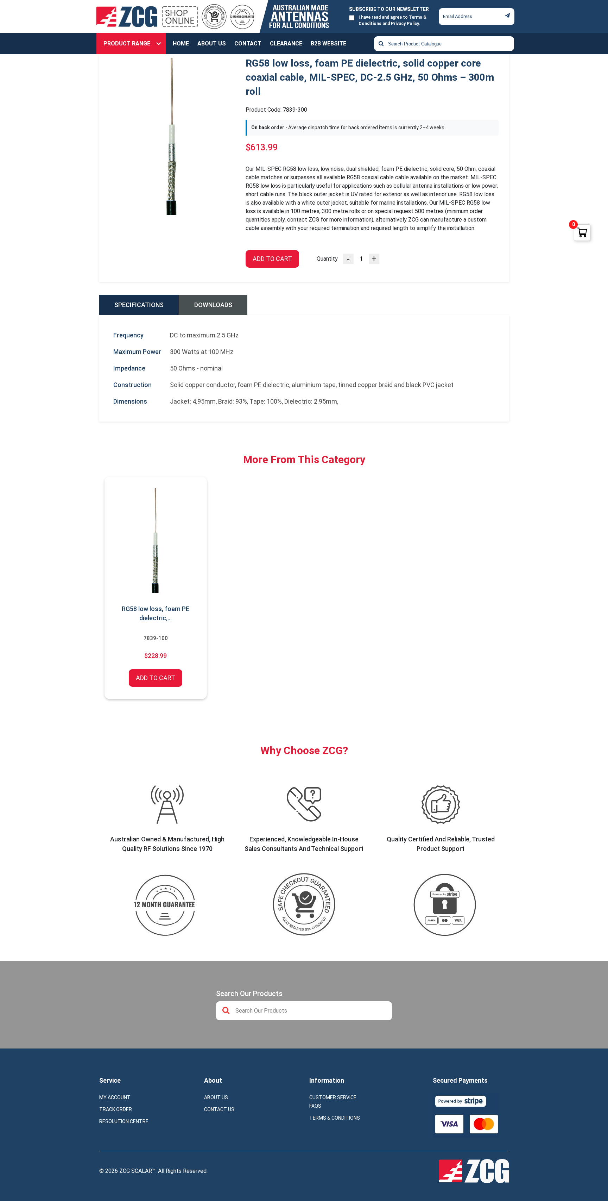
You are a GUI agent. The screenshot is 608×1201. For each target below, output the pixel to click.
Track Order (115, 1109)
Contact (247, 43)
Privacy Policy (405, 23)
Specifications (139, 305)
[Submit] (507, 15)
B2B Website (328, 43)
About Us (211, 43)
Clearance (286, 43)
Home (181, 43)
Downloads (213, 305)
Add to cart (272, 258)
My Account (115, 1097)
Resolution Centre (123, 1121)
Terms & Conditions (334, 1118)
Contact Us (219, 1109)
